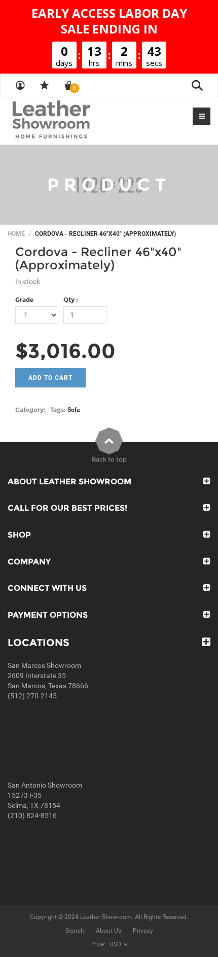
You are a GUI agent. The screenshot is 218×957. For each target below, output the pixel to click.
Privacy (143, 930)
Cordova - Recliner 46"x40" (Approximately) (98, 258)
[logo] (71, 120)
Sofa (73, 409)
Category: (30, 409)
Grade (24, 299)
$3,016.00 (65, 350)
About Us (108, 930)
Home (16, 233)
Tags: (58, 409)
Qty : (70, 299)
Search (74, 930)
